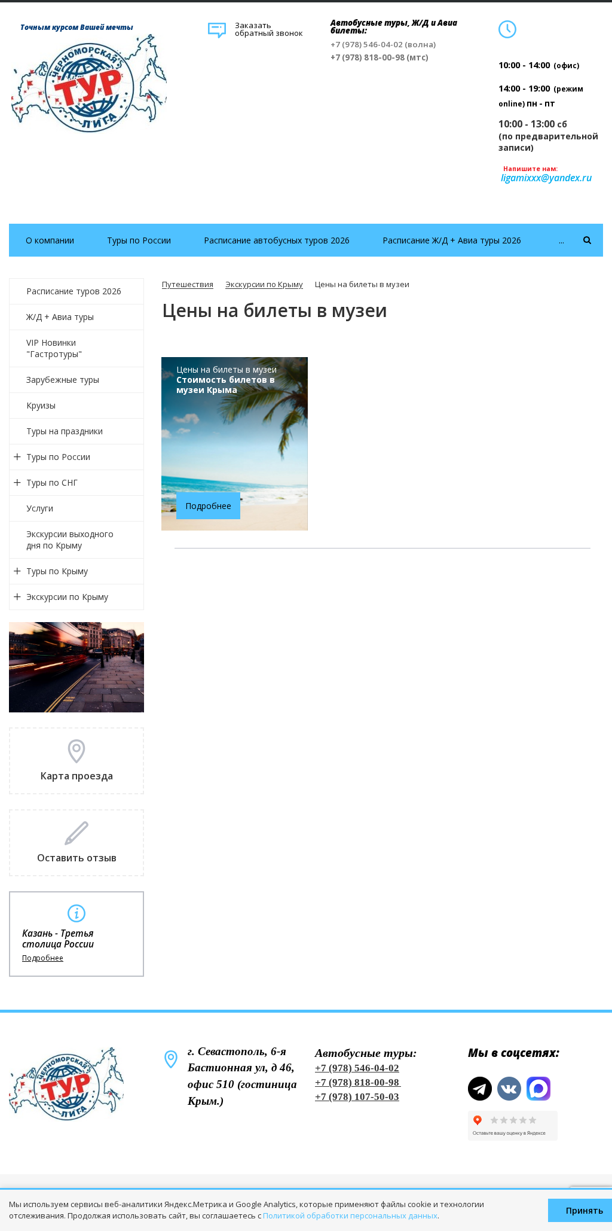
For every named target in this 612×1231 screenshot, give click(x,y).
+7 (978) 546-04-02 (357, 1068)
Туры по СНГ (52, 482)
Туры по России (139, 240)
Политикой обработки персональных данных (350, 1215)
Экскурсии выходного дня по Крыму (70, 539)
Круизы (41, 405)
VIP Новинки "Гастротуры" (54, 348)
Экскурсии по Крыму (67, 596)
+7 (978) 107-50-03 (357, 1096)
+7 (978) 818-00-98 (357, 1082)
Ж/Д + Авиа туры (60, 316)
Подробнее (42, 958)
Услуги (39, 508)
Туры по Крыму (57, 571)
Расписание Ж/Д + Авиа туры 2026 (451, 240)
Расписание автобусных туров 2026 (277, 240)
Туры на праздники (64, 431)
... (561, 240)
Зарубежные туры (62, 379)
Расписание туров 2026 (73, 291)
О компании (50, 240)
